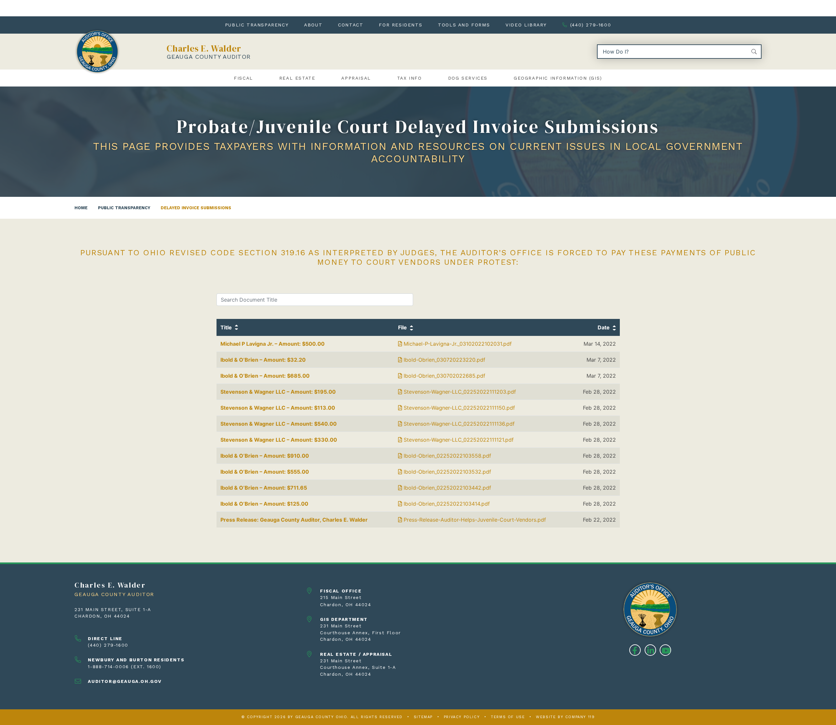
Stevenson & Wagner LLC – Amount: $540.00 (278, 423)
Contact (350, 24)
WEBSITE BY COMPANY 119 (565, 717)
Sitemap (423, 717)
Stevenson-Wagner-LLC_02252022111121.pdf (458, 439)
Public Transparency (256, 24)
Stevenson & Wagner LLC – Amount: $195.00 (278, 391)
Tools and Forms (464, 24)
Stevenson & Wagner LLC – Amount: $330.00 (278, 439)
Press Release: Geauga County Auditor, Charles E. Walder (294, 519)
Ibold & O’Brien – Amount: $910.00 (264, 455)
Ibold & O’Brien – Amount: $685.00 (265, 375)
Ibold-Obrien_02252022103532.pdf (446, 471)
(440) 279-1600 (590, 24)
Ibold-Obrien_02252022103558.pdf (446, 455)
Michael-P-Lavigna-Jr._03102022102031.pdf (457, 343)
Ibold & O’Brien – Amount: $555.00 (264, 471)
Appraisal (356, 78)
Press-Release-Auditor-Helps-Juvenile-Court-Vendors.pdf (474, 519)
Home (81, 207)
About (313, 24)
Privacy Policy (462, 717)
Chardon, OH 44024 (102, 616)
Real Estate (297, 78)
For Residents (400, 24)
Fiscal (243, 78)
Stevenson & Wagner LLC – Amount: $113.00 (277, 407)
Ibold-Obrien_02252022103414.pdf (446, 503)
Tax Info (409, 78)
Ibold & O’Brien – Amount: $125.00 (264, 503)
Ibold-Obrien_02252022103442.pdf (446, 487)
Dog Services (468, 78)
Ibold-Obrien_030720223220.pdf (443, 359)
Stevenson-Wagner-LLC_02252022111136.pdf (458, 423)
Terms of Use (508, 717)
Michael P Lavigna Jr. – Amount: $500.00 (272, 343)
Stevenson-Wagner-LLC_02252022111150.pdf (458, 407)
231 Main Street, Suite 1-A (112, 609)
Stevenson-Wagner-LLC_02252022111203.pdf (459, 391)
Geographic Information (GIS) (558, 78)
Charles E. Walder (204, 48)
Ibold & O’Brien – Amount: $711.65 (263, 487)
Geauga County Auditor (209, 56)
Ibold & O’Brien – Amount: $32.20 (263, 359)
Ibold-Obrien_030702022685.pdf (443, 375)
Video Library (526, 24)
